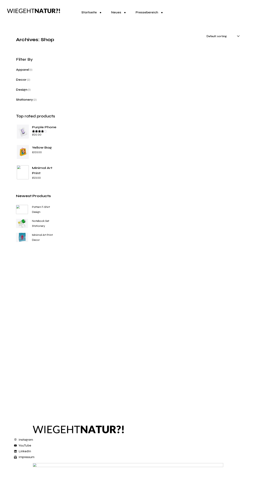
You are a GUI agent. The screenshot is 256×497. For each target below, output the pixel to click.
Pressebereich (147, 12)
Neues (116, 12)
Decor (36, 240)
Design (36, 212)
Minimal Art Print (42, 235)
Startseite (89, 12)
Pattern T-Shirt (41, 207)
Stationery (38, 226)
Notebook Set (40, 221)
